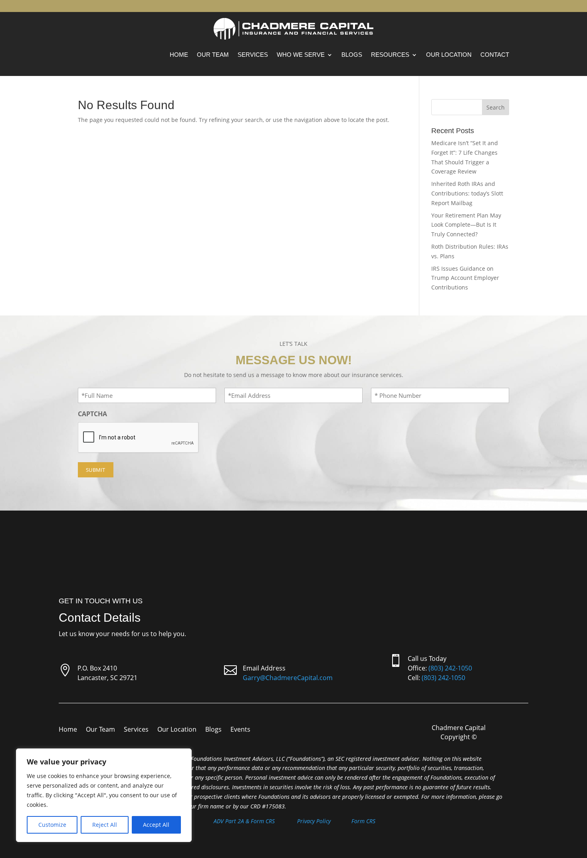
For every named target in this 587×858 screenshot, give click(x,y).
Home (179, 54)
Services (253, 54)
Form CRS (363, 821)
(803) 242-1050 (450, 668)
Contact (494, 54)
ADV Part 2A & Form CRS (244, 821)
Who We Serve (301, 54)
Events (240, 730)
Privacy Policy (314, 821)
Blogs (351, 54)
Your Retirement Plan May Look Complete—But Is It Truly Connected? (466, 225)
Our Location (449, 54)
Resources (390, 54)
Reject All (104, 824)
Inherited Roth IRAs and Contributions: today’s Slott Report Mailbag (467, 193)
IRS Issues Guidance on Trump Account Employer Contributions (465, 278)
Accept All (156, 824)
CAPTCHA (92, 413)
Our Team (213, 54)
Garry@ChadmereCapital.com (288, 677)
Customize (52, 824)
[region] (104, 795)
